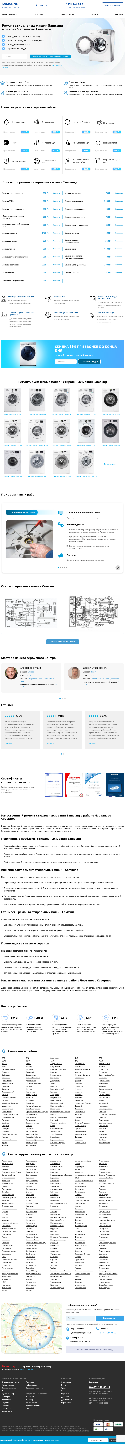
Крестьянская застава (58, 1203)
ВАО (3, 1058)
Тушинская (6, 1271)
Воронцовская (55, 1183)
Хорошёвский (55, 1137)
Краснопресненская (106, 1200)
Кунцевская (54, 1206)
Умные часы (7, 1411)
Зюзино (53, 1083)
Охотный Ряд (104, 1231)
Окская (77, 1229)
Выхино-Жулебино (33, 1078)
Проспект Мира (7, 1245)
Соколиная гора (80, 1126)
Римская (78, 1248)
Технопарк (78, 1265)
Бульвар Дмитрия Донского (85, 1175)
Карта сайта (66, 1403)
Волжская (102, 1181)
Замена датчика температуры (15, 257)
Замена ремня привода (74, 209)
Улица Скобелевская (82, 1274)
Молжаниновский (56, 1103)
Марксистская (80, 1212)
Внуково (78, 1072)
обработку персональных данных (105, 1324)
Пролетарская (80, 1243)
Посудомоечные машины (36, 1394)
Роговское (102, 1117)
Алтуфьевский (104, 1064)
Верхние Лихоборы (106, 1178)
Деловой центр (80, 1186)
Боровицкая (79, 1172)
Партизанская (80, 1234)
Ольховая (29, 1231)
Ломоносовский (104, 1095)
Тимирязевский (80, 1131)
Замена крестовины (10, 265)
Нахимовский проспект (10, 1223)
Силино (29, 1126)
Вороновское (31, 1075)
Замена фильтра (72, 233)
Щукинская (30, 1288)
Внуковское (103, 1072)
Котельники (54, 1200)
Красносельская (8, 1203)
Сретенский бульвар (9, 1260)
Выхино (4, 1186)
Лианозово (78, 1095)
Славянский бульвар (82, 1254)
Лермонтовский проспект (35, 1209)
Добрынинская (31, 1189)
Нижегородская (56, 1223)
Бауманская (103, 1167)
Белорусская (55, 1169)
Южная (4, 1291)
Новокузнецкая (31, 1226)
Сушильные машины (34, 1388)
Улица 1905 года (32, 1271)
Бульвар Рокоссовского (107, 1175)
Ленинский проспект (9, 1209)
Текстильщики (31, 1131)
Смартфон (6, 1397)
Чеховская (78, 1282)
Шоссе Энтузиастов (106, 1285)
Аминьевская (55, 1164)
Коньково (5, 1089)
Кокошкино (103, 1086)
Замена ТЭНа (8, 201)
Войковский (6, 1075)
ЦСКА (4, 1282)
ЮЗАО (28, 1064)
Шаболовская (31, 1285)
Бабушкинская (31, 1167)
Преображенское (8, 1117)
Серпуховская (55, 1254)
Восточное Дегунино (82, 1075)
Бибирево (29, 1069)
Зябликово (78, 1083)
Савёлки (78, 1120)
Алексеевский (80, 1064)
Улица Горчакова (105, 1271)
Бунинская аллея (8, 1178)
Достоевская (79, 1189)
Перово (53, 1114)
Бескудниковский (8, 1069)
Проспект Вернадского (58, 1117)
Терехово (53, 1265)
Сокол (52, 1126)
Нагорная (78, 1220)
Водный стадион (32, 1181)
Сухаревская (103, 1260)
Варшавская (54, 1178)
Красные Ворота (32, 1203)
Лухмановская (31, 1212)
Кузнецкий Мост (8, 1206)
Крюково (53, 1092)
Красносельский (8, 1092)
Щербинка (102, 1140)
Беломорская (31, 1169)
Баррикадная (79, 1167)
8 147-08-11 (26, 1370)
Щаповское (79, 1140)
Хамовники (103, 1134)
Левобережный (31, 1095)
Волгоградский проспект (84, 1181)
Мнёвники (78, 1217)
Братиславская (31, 1175)
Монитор (29, 1400)
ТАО (52, 1061)
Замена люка (70, 249)
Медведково (55, 1214)
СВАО (4, 1061)
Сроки (63, 1388)
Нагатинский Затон (57, 1106)
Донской (78, 1081)
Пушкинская (54, 1245)
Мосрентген (6, 1106)
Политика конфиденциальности (78, 1430)
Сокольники (103, 1126)
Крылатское (30, 1092)
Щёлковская (6, 1288)
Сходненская (6, 1262)
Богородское (103, 1069)
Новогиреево (55, 1109)
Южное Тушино (80, 1143)
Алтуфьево (30, 1164)
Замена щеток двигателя (75, 265)
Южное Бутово (31, 1143)
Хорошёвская (55, 1279)
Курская (78, 1206)
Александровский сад (83, 1161)
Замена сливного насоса (12, 193)
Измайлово (6, 1086)
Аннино (77, 1164)
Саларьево (54, 1251)
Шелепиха (54, 1285)
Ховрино (5, 1137)
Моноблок (30, 1397)
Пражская (5, 1243)
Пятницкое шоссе (81, 1245)
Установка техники (34, 1391)
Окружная (54, 1229)
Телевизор (6, 1400)
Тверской (5, 1131)
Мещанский (79, 1100)
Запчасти (65, 1391)
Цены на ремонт (67, 14)
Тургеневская (104, 1268)
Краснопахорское (105, 1089)
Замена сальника (9, 241)
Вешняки (53, 1072)
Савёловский (104, 1120)
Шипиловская (80, 1285)
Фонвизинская (104, 1276)
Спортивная (103, 1257)
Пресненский (31, 1117)
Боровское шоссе (105, 1172)
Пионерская (103, 1237)
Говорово (29, 1186)
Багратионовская (56, 1167)
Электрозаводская (57, 1288)
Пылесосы (30, 1382)
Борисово (53, 1172)
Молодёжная (103, 1217)
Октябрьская (103, 1229)
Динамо (101, 1186)
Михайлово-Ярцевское (10, 1103)
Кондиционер (31, 1403)
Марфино (78, 1098)
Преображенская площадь (36, 1243)
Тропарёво (30, 1268)
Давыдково (54, 1186)
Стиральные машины (10, 1382)
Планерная (6, 1240)
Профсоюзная (31, 1245)
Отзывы (95, 14)
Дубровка (102, 1189)
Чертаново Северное (9, 1140)
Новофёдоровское (105, 1109)
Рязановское (31, 1120)
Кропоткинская (80, 1203)
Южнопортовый (104, 1143)
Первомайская (104, 1234)
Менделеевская (105, 1214)
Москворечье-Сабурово (83, 1103)
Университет (6, 1276)
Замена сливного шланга (13, 209)
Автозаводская (31, 1161)
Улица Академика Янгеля (84, 1271)
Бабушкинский (55, 1066)
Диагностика (66, 1400)
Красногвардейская (82, 1200)
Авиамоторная (7, 1161)
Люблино (29, 1098)
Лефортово (54, 1095)
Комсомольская (105, 1198)
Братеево (5, 1072)
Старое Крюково (56, 1129)
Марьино (5, 1100)
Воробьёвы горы (32, 1183)
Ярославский (31, 1145)
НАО (76, 1058)
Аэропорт (29, 1066)
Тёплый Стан (55, 1131)
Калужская (103, 1192)
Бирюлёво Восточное (58, 1069)
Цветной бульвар (105, 1279)
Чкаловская (6, 1285)
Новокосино (79, 1109)
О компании (66, 1382)
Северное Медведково (83, 1123)
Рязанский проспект (9, 1251)
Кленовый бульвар (9, 1198)
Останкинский (80, 1112)
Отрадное (102, 1112)
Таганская (29, 1262)
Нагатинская (30, 1220)
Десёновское (31, 1081)
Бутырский (30, 1072)
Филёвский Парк (32, 1134)
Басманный (79, 1066)
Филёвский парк (56, 1276)
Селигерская (6, 1254)
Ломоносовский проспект (108, 1209)
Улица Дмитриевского (10, 1274)
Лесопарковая (55, 1209)
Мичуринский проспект (58, 1217)
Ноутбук (5, 1403)
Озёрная (29, 1229)
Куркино (5, 1095)
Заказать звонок (112, 5)
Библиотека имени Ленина (11, 1172)
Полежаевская (80, 1240)
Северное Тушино (105, 1123)
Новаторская (79, 1223)
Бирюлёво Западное (82, 1069)
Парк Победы (55, 1234)
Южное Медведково (57, 1143)
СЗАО (28, 1061)
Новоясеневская (105, 1226)
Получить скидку (89, 362)
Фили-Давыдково (56, 1134)
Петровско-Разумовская (59, 1237)
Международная (81, 1214)
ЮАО (101, 1061)
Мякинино (5, 1220)
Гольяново (103, 1078)
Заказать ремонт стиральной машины (50, 56)
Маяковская (30, 1214)
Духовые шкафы (8, 1394)
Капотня (29, 1086)
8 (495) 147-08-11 (108, 1333)
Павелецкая (6, 1234)
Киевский (53, 1086)
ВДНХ (77, 1178)
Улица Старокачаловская (108, 1274)
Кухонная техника (33, 1405)
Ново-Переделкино (33, 1109)
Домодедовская (56, 1189)
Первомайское (31, 1114)
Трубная (53, 1268)
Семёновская (31, 1254)
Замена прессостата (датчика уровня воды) (74, 257)
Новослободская (81, 1226)
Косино (28, 1200)
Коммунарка (79, 1198)
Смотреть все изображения (62, 642)
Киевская (78, 1195)
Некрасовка (103, 1106)
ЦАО (76, 1061)
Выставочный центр (106, 1183)
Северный (5, 1126)
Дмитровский (55, 1081)
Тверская (53, 1262)
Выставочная (79, 1183)
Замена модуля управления (76, 225)
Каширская (54, 1195)
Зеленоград (54, 1058)
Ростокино (5, 1120)
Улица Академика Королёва (60, 1271)
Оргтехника (6, 1408)
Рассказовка (6, 1248)
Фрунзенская (6, 1279)
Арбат (4, 1066)
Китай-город (103, 1195)
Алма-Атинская (7, 1164)
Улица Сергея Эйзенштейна (60, 1274)
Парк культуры (31, 1234)
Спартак (78, 1257)
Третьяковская (7, 1268)
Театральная (79, 1262)
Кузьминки (78, 1092)
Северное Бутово (32, 1123)
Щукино (4, 1143)
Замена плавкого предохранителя (72, 241)
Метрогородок (55, 1100)
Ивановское (103, 1083)
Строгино (78, 1129)
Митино (101, 1100)
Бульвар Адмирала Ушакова (61, 1175)
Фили (76, 1276)
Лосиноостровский (9, 1098)
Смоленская (103, 1254)
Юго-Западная (104, 1288)
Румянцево (103, 1248)
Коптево (29, 1089)
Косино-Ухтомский (57, 1089)
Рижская (53, 1248)
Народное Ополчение (107, 1220)
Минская (5, 1217)
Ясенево (53, 1145)
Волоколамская (7, 1183)
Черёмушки (103, 1137)
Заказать (56, 193)
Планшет (5, 1405)
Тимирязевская (104, 1265)
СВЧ (27, 1408)
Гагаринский (54, 1078)
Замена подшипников (74, 201)
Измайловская (80, 1192)
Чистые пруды (104, 1282)
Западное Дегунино (33, 1083)
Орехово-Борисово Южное (60, 1112)
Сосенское (30, 1129)
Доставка (39, 14)
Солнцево (5, 1129)
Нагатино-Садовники (33, 1106)
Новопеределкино (57, 1226)
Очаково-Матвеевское (10, 1114)
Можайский (30, 1103)
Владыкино (6, 1181)
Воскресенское (56, 1075)
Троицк (101, 1131)
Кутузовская (103, 1206)
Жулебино (5, 1192)
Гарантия (65, 1394)
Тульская (78, 1268)
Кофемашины (31, 1385)
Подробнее (8, 743)
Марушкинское (55, 1098)
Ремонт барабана (72, 273)
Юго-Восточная (80, 1288)
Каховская (30, 1195)
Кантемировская (8, 1195)
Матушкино (30, 1100)
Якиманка (5, 1145)
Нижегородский (7, 1109)
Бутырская (30, 1178)
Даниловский (6, 1081)
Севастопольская (105, 1251)
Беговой (102, 1066)
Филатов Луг (31, 1276)
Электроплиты (8, 1391)
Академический (56, 1064)
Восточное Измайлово (107, 1075)
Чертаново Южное (57, 1140)
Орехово (53, 1231)
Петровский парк (32, 1237)
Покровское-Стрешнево (107, 1114)
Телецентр (6, 1265)
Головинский (79, 1078)
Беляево (78, 1169)
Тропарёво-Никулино (9, 1134)
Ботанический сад (8, 1175)
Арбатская (103, 1164)
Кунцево (102, 1092)
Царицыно (78, 1137)
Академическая (56, 1161)
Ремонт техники (8, 14)
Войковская (54, 1181)
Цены (63, 1385)
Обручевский (6, 1112)
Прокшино (54, 1243)
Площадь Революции (58, 1240)
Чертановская (55, 1282)
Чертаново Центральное (35, 1140)
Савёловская (31, 1251)
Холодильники (8, 1385)
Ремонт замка (8, 273)
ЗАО (27, 1058)
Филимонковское (81, 1134)
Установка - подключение (13, 281)
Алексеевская (104, 1161)
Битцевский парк (32, 1172)
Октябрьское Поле (9, 1231)
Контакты (119, 14)
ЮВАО (4, 1064)
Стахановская (31, 1260)
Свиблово (5, 1123)
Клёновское (79, 1086)
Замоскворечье (7, 1083)
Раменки (78, 1117)
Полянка (102, 1240)
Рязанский (54, 1120)
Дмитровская (6, 1189)
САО (100, 1058)
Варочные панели (9, 1388)
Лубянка (5, 1212)
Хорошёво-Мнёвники (33, 1137)
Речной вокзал (31, 1248)
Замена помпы (8, 249)
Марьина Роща (104, 1098)
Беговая (5, 1169)
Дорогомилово (104, 1081)
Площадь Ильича (32, 1240)
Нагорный (78, 1106)
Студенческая (80, 1260)
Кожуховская (31, 1198)
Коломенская (55, 1198)
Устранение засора (73, 193)
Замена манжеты (9, 233)
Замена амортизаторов (75, 217)
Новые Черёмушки (9, 1229)
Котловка (78, 1089)
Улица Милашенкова (33, 1274)
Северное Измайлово (58, 1123)
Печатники (78, 1114)
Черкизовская (31, 1282)
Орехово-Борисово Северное (37, 1112)
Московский (103, 1103)
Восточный (6, 1078)
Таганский (102, 1129)
